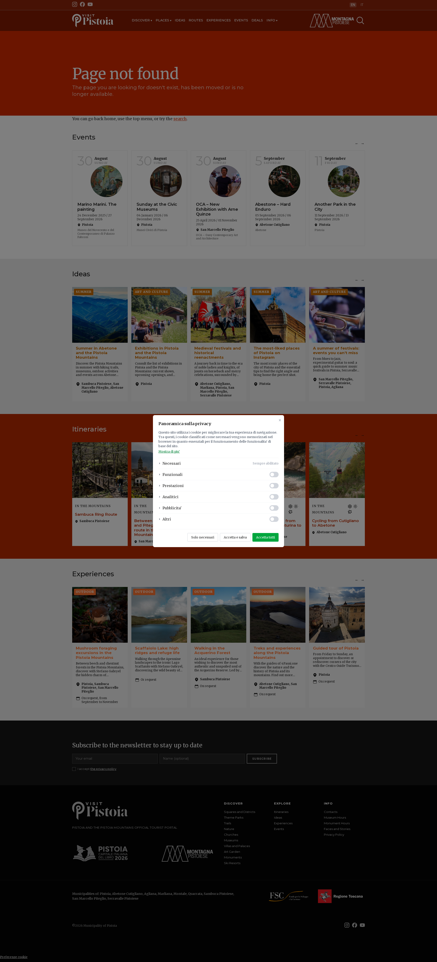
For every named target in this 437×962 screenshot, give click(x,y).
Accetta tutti (265, 537)
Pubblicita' (172, 508)
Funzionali (173, 474)
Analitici (170, 497)
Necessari (172, 463)
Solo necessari (202, 537)
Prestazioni (173, 485)
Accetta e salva (235, 537)
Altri (167, 519)
